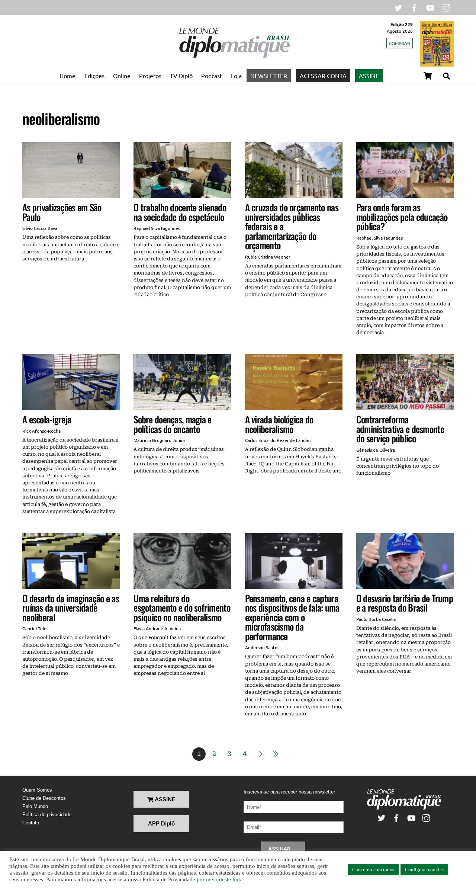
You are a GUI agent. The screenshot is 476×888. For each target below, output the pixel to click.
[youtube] (430, 7)
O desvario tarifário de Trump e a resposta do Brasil (404, 603)
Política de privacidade (46, 814)
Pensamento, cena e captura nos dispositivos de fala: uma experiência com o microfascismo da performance (292, 617)
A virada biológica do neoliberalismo (279, 424)
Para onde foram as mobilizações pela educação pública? (401, 216)
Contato (30, 823)
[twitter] (398, 7)
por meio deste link (219, 879)
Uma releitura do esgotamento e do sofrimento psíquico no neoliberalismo (182, 607)
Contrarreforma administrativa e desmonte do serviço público (400, 428)
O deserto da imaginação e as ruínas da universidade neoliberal (70, 607)
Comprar (399, 43)
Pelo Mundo (35, 806)
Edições (94, 75)
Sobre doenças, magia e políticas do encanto (172, 424)
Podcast (211, 75)
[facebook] (414, 7)
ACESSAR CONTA (323, 75)
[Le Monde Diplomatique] (234, 56)
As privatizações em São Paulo (62, 212)
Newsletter (268, 75)
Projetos (150, 75)
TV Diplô (181, 75)
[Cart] (427, 75)
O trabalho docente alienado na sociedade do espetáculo (180, 212)
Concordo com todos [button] (373, 869)
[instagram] (446, 7)
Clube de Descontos (44, 798)
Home (67, 75)
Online (122, 75)
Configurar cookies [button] (424, 869)
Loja (236, 75)
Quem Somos (37, 790)
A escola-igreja (46, 419)
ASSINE (369, 75)
